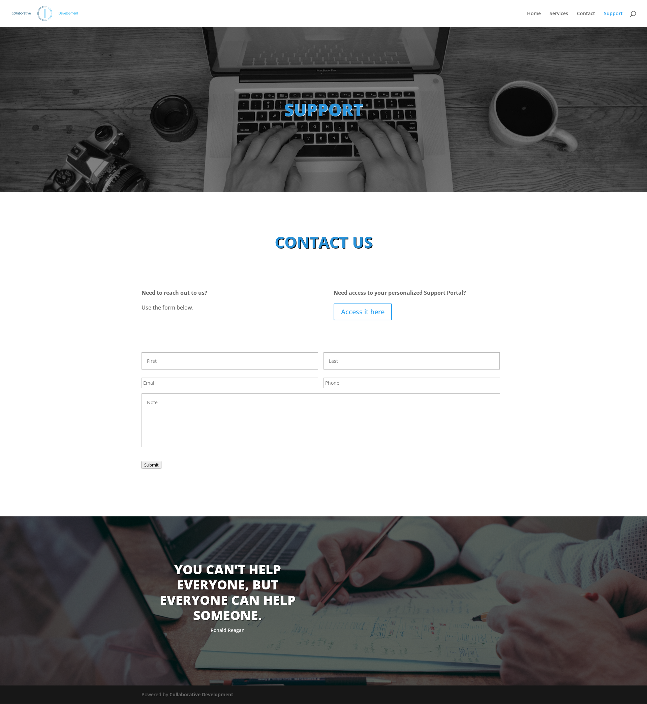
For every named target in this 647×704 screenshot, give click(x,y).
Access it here (362, 311)
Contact (586, 14)
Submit (151, 465)
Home (534, 14)
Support (613, 14)
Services (559, 14)
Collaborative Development (201, 694)
